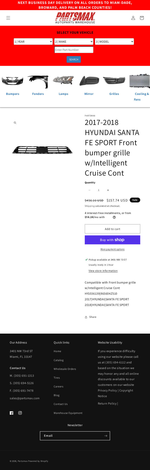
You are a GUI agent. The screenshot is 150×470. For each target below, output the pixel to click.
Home (57, 351)
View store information (103, 270)
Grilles (114, 94)
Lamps (63, 94)
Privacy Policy (107, 390)
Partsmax (23, 461)
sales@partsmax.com (25, 398)
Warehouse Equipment (68, 413)
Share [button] (92, 317)
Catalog (58, 360)
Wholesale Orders (65, 369)
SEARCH (73, 59)
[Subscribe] (105, 435)
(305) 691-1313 (24, 376)
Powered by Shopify (38, 461)
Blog (56, 395)
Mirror (89, 94)
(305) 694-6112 (115, 362)
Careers (58, 386)
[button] (8, 18)
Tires (57, 377)
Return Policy (107, 403)
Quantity (90, 182)
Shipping (90, 205)
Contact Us (61, 404)
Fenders (38, 94)
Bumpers (12, 94)
